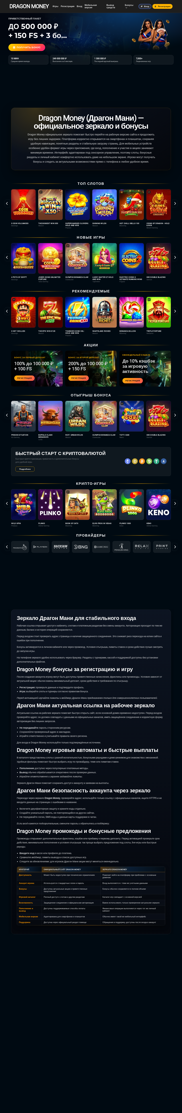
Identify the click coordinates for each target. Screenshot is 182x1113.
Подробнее (25, 469)
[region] (91, 209)
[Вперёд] (175, 203)
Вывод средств (110, 6)
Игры (55, 6)
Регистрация (67, 6)
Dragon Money (29, 6)
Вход (79, 6)
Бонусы (129, 5)
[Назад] (7, 203)
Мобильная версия (91, 6)
